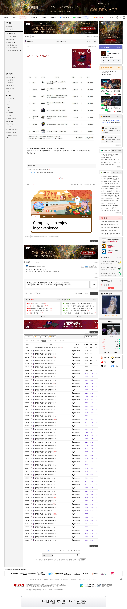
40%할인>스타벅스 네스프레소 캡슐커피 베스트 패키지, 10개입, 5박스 (111, 224)
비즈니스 (39, 579)
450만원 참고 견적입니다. (44, 406)
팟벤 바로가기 (10, 98)
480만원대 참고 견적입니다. (44, 471)
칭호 (62, 216)
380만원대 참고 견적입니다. (44, 520)
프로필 (44, 216)
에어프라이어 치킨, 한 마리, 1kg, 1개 (110, 227)
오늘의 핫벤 (9, 80)
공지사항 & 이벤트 (11, 36)
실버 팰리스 (9, 126)
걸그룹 (8, 107)
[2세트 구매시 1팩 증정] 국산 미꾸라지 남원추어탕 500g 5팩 (111, 221)
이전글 (39, 293)
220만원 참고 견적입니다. (44, 530)
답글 (96, 273)
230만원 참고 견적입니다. (44, 383)
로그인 (111, 17)
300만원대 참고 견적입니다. (44, 445)
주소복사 (27, 236)
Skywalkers (29, 41)
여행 (7, 110)
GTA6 (7, 138)
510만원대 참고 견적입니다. (44, 452)
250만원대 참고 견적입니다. (44, 370)
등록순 (32, 262)
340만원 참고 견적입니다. (44, 432)
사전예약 (69, 11)
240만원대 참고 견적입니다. (44, 435)
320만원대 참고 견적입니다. (44, 396)
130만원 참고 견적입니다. (44, 377)
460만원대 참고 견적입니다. (44, 390)
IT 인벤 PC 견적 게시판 (92, 37)
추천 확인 (92, 184)
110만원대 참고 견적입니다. (44, 442)
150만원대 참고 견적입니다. (44, 386)
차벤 (7, 104)
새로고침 (96, 262)
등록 (94, 284)
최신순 (37, 262)
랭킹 (53, 216)
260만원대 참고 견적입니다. (44, 429)
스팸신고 (86, 184)
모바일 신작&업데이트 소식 (13, 50)
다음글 (32, 293)
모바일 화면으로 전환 (63, 601)
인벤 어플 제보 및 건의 (12, 45)
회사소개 (32, 579)
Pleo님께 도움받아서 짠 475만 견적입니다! (47, 347)
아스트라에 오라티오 (11, 135)
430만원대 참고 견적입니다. (44, 540)
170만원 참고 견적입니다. (44, 481)
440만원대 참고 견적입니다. (44, 403)
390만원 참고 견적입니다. (44, 494)
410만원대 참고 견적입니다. (44, 367)
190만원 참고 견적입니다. (44, 488)
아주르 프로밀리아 (11, 132)
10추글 (45, 336)
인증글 (38, 336)
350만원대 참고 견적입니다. (44, 416)
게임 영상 (8, 115)
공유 (72, 184)
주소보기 (27, 36)
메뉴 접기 (85, 216)
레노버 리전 (9, 124)
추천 (44, 340)
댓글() (94, 46)
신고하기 (81, 184)
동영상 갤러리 (10, 39)
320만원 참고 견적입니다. (44, 409)
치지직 (8, 101)
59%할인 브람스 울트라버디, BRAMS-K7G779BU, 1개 (111, 234)
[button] (41, 316)
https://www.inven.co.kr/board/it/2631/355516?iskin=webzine (44, 236)
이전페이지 (79, 293)
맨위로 (87, 293)
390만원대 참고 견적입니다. (44, 422)
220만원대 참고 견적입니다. (44, 363)
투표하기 (110, 288)
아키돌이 (76, 347)
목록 (89, 46)
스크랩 (76, 184)
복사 (33, 36)
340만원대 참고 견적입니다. (44, 425)
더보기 (54, 211)
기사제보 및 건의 (10, 42)
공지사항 (94, 579)
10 (74, 550)
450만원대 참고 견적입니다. (44, 354)
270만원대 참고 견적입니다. (44, 412)
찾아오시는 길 (86, 579)
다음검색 (83, 560)
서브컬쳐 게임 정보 (11, 118)
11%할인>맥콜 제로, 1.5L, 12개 (108, 230)
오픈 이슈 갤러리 (10, 77)
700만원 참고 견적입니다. (44, 393)
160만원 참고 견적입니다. (44, 360)
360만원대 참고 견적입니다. (44, 373)
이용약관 (46, 579)
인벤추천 (56, 340)
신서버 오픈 (53, 11)
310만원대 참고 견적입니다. (44, 399)
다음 (77, 550)
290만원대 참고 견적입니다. (44, 448)
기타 (63, 340)
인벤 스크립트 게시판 (12, 47)
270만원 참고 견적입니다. (44, 491)
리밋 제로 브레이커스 (12, 129)
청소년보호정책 (64, 579)
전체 (27, 340)
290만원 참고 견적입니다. (44, 504)
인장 (36, 216)
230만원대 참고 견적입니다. (44, 465)
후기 (49, 340)
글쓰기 (94, 332)
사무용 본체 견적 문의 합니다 (39, 169)
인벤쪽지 (47, 211)
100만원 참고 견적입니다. (44, 357)
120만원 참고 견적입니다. (44, 484)
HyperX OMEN (10, 121)
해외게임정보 (9, 112)
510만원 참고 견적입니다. (44, 350)
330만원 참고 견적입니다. (44, 478)
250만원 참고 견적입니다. (44, 517)
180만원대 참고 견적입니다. (44, 461)
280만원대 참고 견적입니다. (44, 507)
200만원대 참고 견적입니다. (44, 514)
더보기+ (58, 299)
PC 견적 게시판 (10, 88)
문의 (38, 340)
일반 (32, 340)
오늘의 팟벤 (9, 82)
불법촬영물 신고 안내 (76, 579)
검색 (77, 555)
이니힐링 (51, 211)
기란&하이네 (61, 11)
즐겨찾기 (53, 336)
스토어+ (119, 67)
